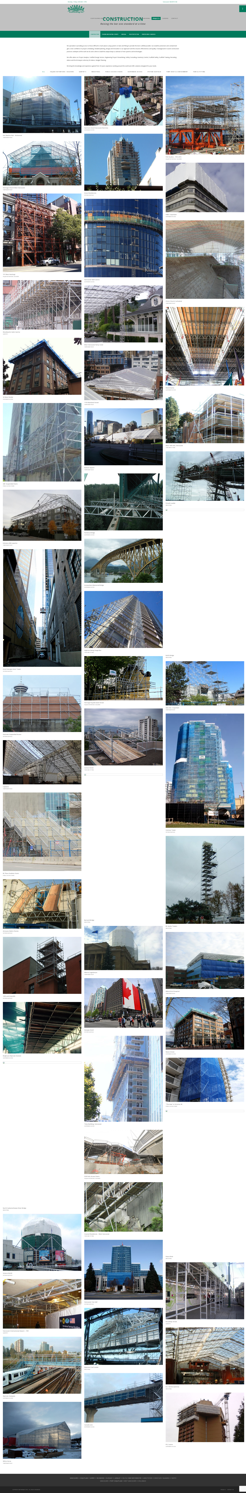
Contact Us (230, 1489)
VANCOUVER (74, 1478)
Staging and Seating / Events (110, 34)
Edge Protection (134, 34)
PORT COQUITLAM (116, 1481)
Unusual (123, 34)
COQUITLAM (84, 1478)
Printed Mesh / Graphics (148, 34)
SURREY (92, 1478)
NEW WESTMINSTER (134, 1478)
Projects (223, 1489)
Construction (95, 34)
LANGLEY (117, 1478)
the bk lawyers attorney (81, 60)
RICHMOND (100, 1478)
